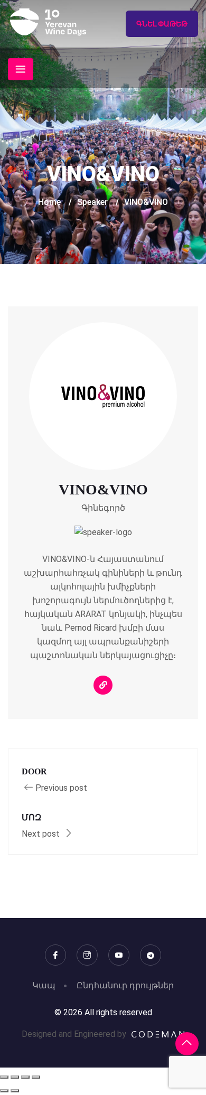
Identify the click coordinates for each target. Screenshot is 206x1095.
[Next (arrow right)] (15, 1090)
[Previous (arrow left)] (4, 1090)
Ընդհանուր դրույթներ (125, 985)
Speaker (92, 202)
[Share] (25, 1077)
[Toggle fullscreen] (15, 1077)
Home (49, 202)
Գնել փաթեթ (162, 24)
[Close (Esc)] (36, 1077)
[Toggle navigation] (20, 69)
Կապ (43, 985)
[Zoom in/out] (4, 1077)
